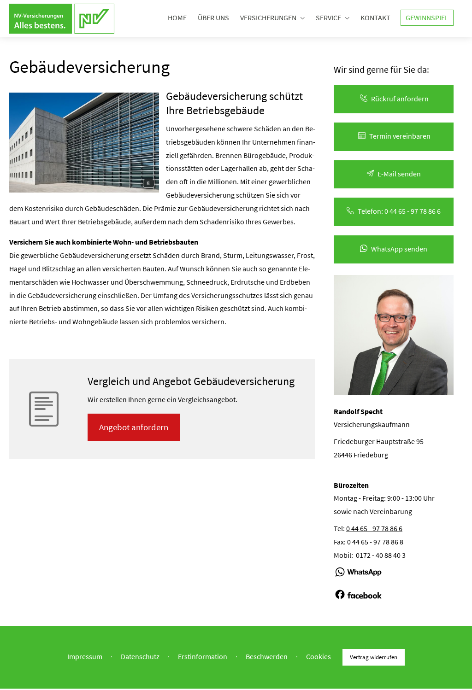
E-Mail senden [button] (399, 173)
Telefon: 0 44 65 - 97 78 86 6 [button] (399, 211)
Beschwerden (267, 656)
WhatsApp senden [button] (399, 248)
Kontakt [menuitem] (375, 17)
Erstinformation (202, 656)
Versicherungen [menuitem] (268, 17)
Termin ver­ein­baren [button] (400, 135)
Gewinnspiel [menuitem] (427, 17)
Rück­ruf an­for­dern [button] (400, 98)
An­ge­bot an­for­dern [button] (133, 427)
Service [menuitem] (328, 17)
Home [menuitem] (177, 17)
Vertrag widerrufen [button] (373, 657)
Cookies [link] (318, 656)
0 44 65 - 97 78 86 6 (374, 528)
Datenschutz (140, 656)
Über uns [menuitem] (213, 17)
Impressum (84, 656)
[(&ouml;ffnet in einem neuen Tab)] (358, 580)
